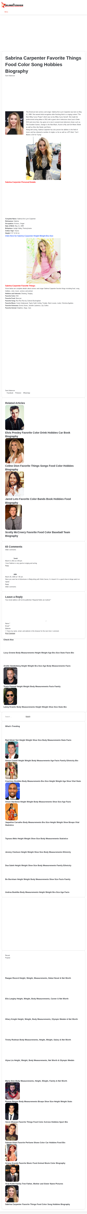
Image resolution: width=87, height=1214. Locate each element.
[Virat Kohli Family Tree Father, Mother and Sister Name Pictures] (12, 1181)
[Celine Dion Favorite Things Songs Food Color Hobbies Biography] (14, 463)
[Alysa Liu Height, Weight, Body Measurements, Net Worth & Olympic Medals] (17, 1058)
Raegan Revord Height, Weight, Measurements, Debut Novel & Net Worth (38, 978)
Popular (7, 958)
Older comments (10, 550)
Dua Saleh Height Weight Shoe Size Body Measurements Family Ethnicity (38, 865)
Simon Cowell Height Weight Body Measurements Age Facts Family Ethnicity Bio (41, 761)
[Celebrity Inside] (12, 5)
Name (7, 623)
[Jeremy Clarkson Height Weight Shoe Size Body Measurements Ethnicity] (12, 849)
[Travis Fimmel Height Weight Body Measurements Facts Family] (10, 684)
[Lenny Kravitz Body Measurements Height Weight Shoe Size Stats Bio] (10, 704)
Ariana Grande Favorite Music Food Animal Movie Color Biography (35, 1163)
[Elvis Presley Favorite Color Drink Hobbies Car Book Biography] (14, 429)
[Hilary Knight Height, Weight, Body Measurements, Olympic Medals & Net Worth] (17, 1017)
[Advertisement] (43, 33)
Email (7, 626)
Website (8, 628)
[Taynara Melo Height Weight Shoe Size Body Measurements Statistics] (12, 836)
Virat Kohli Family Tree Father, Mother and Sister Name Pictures (34, 1184)
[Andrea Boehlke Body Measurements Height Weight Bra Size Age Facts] (12, 890)
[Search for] (84, 11)
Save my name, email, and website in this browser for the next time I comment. (33, 631)
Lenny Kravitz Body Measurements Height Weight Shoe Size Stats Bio (35, 707)
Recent (7, 955)
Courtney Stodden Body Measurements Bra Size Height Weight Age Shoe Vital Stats (43, 781)
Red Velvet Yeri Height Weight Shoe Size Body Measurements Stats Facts (38, 740)
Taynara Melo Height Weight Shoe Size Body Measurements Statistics (36, 839)
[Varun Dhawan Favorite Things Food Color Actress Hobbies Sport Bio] (11, 1119)
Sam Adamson (10, 76)
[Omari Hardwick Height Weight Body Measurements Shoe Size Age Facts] (12, 799)
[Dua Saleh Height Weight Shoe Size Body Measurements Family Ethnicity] (12, 863)
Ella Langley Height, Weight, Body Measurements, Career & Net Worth (36, 999)
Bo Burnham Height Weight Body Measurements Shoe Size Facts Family (37, 879)
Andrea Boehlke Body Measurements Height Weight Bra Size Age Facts (37, 892)
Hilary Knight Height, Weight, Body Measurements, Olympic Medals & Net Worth (41, 1019)
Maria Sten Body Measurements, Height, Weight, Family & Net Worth (36, 1081)
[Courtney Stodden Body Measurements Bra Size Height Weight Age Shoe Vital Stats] (11, 779)
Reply (7, 566)
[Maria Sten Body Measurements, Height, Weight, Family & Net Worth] (17, 1078)
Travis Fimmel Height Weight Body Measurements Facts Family (32, 686)
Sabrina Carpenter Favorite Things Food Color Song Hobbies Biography (37, 1204)
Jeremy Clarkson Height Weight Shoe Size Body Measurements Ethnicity (38, 852)
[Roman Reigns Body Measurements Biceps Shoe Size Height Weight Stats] (12, 1099)
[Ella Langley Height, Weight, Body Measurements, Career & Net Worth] (17, 996)
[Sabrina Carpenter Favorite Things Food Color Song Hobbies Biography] (12, 1202)
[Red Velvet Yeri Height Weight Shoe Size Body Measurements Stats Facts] (12, 737)
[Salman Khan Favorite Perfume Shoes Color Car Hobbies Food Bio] (11, 1140)
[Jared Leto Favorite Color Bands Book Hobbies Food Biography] (14, 496)
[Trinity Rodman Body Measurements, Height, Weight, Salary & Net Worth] (17, 1037)
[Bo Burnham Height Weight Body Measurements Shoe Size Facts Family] (12, 877)
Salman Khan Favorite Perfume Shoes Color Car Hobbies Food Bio (35, 1142)
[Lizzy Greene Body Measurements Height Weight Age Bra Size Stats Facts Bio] (11, 650)
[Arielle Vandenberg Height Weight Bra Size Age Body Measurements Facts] (11, 663)
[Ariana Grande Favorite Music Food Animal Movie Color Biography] (11, 1161)
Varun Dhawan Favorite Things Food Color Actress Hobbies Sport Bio (36, 1122)
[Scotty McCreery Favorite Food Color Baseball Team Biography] (13, 529)
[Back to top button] (0, 1210)
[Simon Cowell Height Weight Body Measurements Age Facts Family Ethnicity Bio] (11, 758)
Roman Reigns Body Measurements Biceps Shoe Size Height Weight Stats (38, 1101)
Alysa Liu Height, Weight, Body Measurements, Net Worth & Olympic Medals (39, 1060)
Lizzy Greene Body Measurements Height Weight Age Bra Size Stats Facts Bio (39, 653)
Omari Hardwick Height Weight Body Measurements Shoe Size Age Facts (38, 802)
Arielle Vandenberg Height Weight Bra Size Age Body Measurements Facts (37, 666)
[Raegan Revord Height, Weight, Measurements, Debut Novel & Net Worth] (17, 975)
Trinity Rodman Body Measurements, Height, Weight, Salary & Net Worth (38, 1040)
